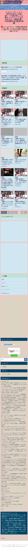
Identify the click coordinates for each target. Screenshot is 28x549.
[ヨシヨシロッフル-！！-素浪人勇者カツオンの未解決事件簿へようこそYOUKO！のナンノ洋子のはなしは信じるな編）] (13, 470)
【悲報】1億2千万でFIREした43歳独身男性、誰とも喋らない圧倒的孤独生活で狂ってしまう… (20, 142)
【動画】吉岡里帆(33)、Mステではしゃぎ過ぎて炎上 (20, 203)
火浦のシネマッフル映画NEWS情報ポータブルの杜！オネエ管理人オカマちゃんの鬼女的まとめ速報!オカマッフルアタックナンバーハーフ (13, 446)
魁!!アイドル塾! (5, 506)
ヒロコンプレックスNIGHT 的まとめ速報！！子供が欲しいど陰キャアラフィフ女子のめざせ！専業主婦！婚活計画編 (13, 485)
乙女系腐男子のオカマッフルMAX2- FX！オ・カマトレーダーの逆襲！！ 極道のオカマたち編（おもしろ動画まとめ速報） (13, 410)
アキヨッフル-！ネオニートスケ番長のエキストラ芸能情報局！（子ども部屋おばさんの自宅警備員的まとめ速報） (13, 465)
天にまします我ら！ (6, 491)
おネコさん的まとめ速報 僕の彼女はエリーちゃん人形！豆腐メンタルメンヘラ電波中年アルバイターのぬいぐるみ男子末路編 (13, 384)
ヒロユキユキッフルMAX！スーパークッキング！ (12, 496)
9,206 (22, 212)
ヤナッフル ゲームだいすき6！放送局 (10, 501)
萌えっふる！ (4, 489)
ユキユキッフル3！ (5, 488)
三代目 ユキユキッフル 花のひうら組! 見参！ (12, 504)
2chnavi (3, 538)
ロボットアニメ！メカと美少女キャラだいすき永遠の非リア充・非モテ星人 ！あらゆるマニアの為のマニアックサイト (13, 435)
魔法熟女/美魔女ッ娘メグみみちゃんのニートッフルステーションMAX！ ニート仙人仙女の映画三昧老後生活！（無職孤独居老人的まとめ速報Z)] (13, 405)
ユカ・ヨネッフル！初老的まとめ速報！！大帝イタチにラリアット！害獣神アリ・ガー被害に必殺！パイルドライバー (13, 451)
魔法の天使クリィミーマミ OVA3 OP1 (11, 67)
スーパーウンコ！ (5, 413)
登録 (3, 279)
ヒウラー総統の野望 (6, 502)
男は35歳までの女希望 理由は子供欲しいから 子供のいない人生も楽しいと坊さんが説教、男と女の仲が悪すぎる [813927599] (13, 77)
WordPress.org (5, 293)
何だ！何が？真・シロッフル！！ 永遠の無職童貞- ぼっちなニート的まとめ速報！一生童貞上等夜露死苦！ (13, 423)
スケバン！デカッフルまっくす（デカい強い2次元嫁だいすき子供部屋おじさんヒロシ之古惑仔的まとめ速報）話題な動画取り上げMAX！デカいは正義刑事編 (13, 461)
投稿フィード (5, 286)
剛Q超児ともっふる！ (6, 499)
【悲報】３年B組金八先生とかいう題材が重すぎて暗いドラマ (7, 103)
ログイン (4, 282)
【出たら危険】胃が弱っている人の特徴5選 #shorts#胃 (20, 121)
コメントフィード (6, 289)
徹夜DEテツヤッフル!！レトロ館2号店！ (10, 497)
